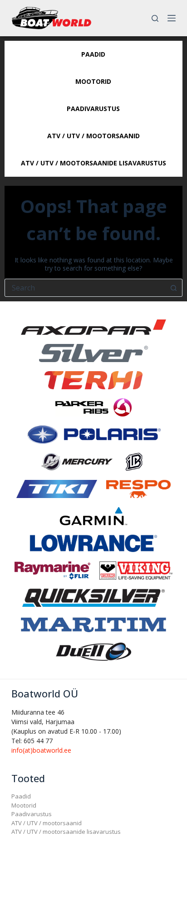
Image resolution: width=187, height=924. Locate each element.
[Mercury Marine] (77, 461)
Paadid (21, 796)
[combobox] (85, 288)
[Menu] (171, 18)
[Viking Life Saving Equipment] (135, 570)
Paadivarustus (31, 814)
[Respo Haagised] (138, 488)
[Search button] (173, 287)
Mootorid (23, 805)
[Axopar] (93, 326)
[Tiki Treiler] (56, 488)
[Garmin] (93, 515)
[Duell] (93, 651)
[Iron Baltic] (134, 461)
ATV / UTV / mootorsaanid (46, 823)
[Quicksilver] (93, 597)
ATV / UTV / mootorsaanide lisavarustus (66, 831)
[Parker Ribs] (93, 406)
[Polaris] (93, 434)
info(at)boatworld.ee (41, 750)
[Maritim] (93, 623)
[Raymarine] (52, 570)
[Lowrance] (93, 542)
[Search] (155, 18)
